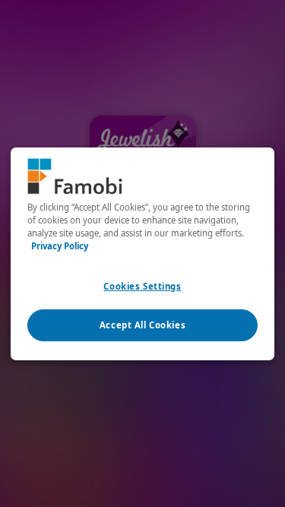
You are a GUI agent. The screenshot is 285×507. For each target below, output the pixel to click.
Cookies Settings (142, 286)
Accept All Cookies (142, 325)
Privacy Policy (59, 246)
